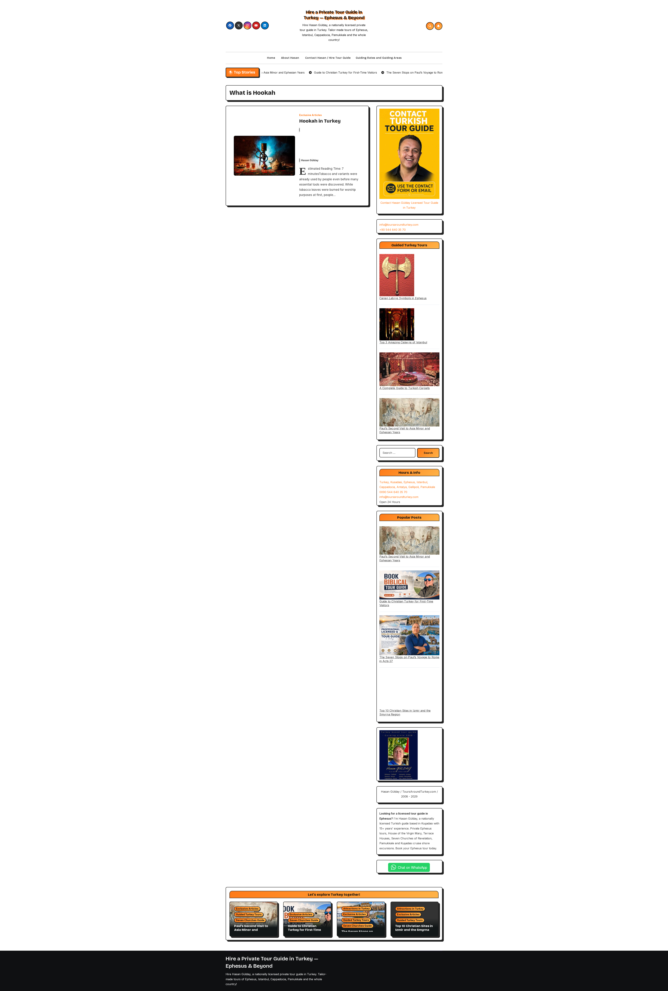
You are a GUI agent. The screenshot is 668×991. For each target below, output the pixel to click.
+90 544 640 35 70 (392, 229)
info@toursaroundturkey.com (398, 224)
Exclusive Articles (310, 115)
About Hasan (289, 57)
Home (270, 57)
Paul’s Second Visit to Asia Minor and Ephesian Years (251, 929)
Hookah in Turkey (320, 121)
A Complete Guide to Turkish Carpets (404, 388)
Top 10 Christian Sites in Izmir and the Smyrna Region (414, 929)
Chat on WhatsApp (412, 867)
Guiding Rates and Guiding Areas (379, 57)
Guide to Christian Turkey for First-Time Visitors (304, 929)
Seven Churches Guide (250, 920)
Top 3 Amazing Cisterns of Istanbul (403, 342)
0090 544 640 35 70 (393, 492)
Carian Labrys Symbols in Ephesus (403, 298)
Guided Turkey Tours (249, 914)
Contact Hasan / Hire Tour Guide (327, 57)
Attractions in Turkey (356, 908)
